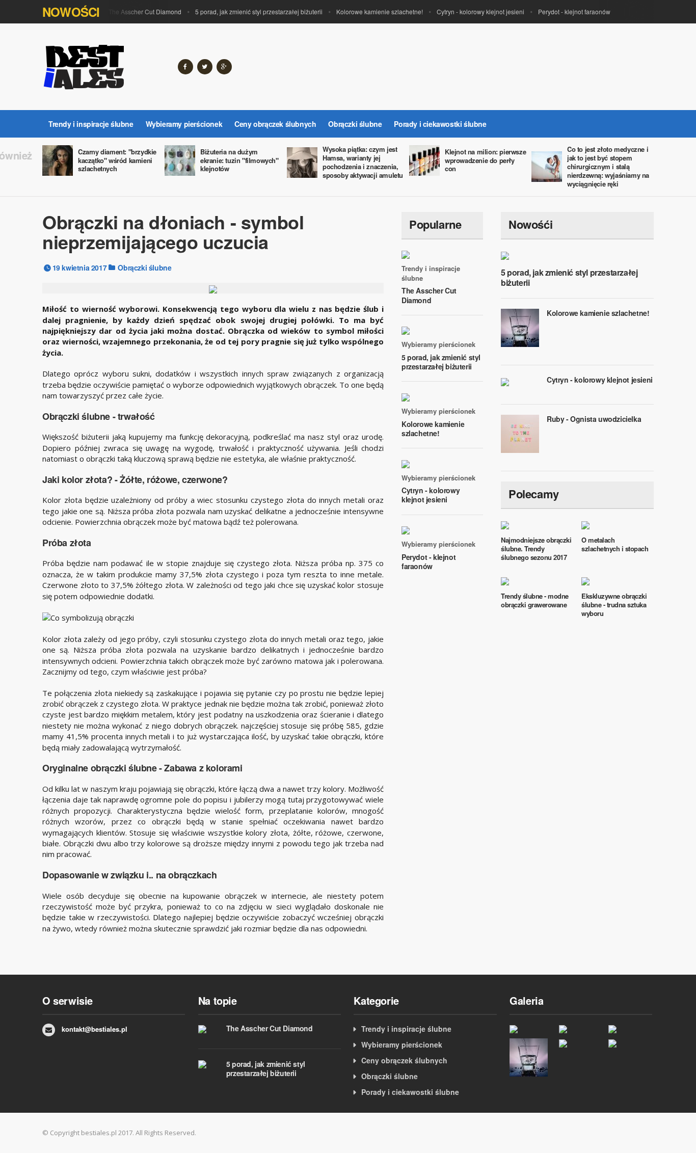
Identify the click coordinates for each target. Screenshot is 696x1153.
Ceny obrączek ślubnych (275, 124)
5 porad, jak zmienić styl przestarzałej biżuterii (259, 11)
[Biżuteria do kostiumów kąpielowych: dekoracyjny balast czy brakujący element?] (532, 1028)
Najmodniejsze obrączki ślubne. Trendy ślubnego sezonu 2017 (536, 548)
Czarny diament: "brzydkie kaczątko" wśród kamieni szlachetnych (117, 160)
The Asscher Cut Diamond (145, 11)
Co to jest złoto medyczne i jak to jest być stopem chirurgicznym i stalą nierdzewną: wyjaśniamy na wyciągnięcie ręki (608, 166)
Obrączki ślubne (355, 124)
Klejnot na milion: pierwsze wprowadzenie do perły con (485, 160)
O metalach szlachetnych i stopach (614, 544)
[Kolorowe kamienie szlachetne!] (532, 1057)
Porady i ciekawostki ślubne (440, 124)
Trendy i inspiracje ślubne (90, 124)
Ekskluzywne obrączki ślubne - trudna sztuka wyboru (614, 604)
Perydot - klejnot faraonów (574, 11)
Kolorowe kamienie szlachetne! (379, 11)
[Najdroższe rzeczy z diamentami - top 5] (630, 1043)
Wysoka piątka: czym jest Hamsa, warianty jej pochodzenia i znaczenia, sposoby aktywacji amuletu (363, 162)
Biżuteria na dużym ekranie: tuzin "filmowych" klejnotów (239, 160)
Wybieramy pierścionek (184, 124)
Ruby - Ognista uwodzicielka (594, 419)
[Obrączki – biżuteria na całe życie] (630, 1028)
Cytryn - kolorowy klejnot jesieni (480, 11)
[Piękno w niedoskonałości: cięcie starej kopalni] (581, 1028)
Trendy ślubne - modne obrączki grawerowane (535, 600)
